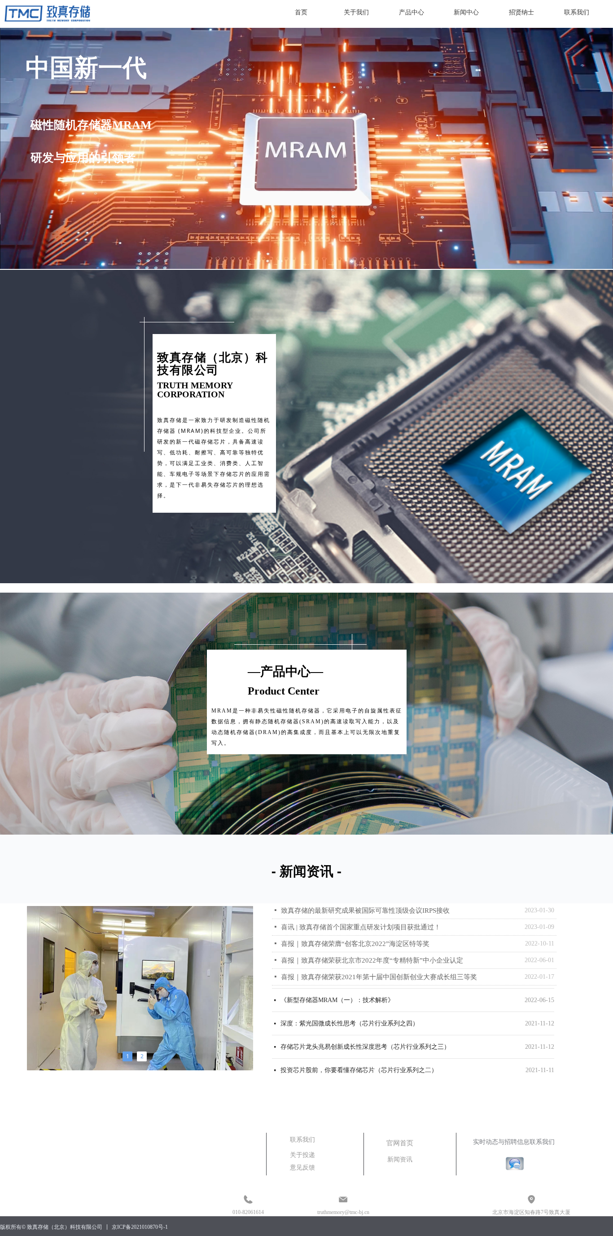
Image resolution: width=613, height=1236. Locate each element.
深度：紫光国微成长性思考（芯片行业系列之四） (349, 1005)
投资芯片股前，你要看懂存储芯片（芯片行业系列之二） (359, 1051)
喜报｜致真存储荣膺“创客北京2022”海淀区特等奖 (355, 943)
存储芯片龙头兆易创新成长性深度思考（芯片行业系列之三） (365, 1028)
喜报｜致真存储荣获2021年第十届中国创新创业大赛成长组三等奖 (379, 977)
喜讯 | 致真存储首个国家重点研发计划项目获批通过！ (361, 927)
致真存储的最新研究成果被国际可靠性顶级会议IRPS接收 (365, 910)
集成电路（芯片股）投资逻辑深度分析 (333, 1075)
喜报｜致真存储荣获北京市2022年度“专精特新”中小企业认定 (372, 960)
